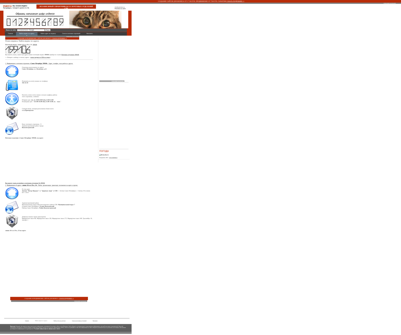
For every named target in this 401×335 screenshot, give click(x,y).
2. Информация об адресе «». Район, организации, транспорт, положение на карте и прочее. (41, 185)
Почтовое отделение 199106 (70, 54)
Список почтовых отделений (71, 33)
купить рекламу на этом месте (390, 3)
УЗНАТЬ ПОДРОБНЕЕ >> (235, 1)
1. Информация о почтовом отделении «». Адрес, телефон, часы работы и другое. (39, 63)
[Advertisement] (75, 30)
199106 (35, 44)
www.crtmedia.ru (113, 157)
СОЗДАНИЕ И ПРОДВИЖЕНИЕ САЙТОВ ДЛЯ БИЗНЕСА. (35, 38)
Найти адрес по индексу (48, 33)
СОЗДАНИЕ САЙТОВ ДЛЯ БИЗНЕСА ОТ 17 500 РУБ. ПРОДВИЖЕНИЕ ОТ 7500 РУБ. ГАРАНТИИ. (192, 1)
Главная (10, 33)
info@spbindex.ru (120, 7)
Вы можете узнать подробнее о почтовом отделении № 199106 (25, 183)
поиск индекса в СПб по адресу (40, 57)
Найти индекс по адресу (26, 33)
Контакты (90, 33)
